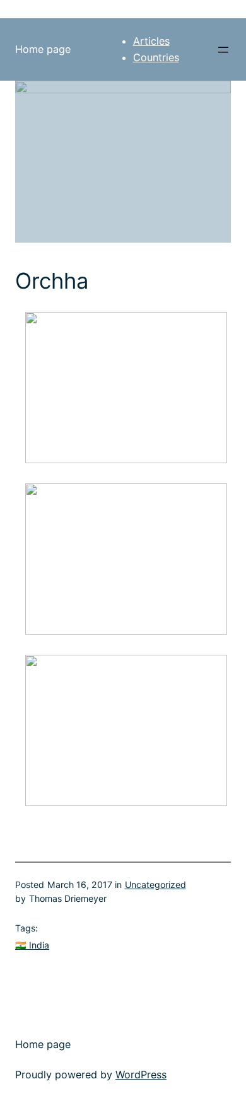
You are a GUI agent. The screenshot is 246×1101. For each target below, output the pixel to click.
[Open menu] (223, 49)
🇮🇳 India (32, 945)
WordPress (141, 1074)
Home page (43, 49)
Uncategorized (155, 884)
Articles (151, 41)
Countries (156, 57)
